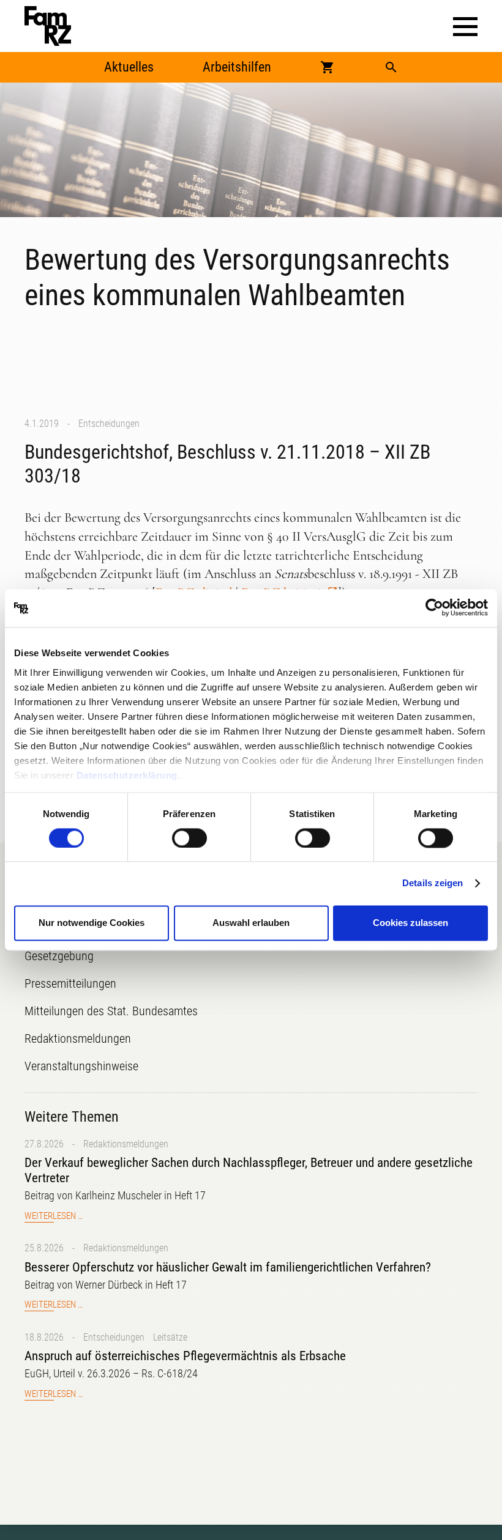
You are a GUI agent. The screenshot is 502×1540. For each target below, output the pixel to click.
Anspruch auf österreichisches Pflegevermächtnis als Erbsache (185, 1356)
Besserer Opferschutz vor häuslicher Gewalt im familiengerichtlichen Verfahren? (227, 1267)
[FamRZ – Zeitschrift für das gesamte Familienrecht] (47, 26)
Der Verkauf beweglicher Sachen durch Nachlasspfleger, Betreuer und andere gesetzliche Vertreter (248, 1170)
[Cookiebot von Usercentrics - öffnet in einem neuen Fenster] (434, 608)
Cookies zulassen (410, 923)
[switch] (189, 838)
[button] (465, 26)
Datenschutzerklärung (127, 775)
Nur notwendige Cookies (91, 923)
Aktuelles (129, 67)
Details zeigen (432, 883)
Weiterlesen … (53, 1216)
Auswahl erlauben (251, 923)
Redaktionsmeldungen (125, 1144)
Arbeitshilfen (237, 67)
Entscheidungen (109, 423)
